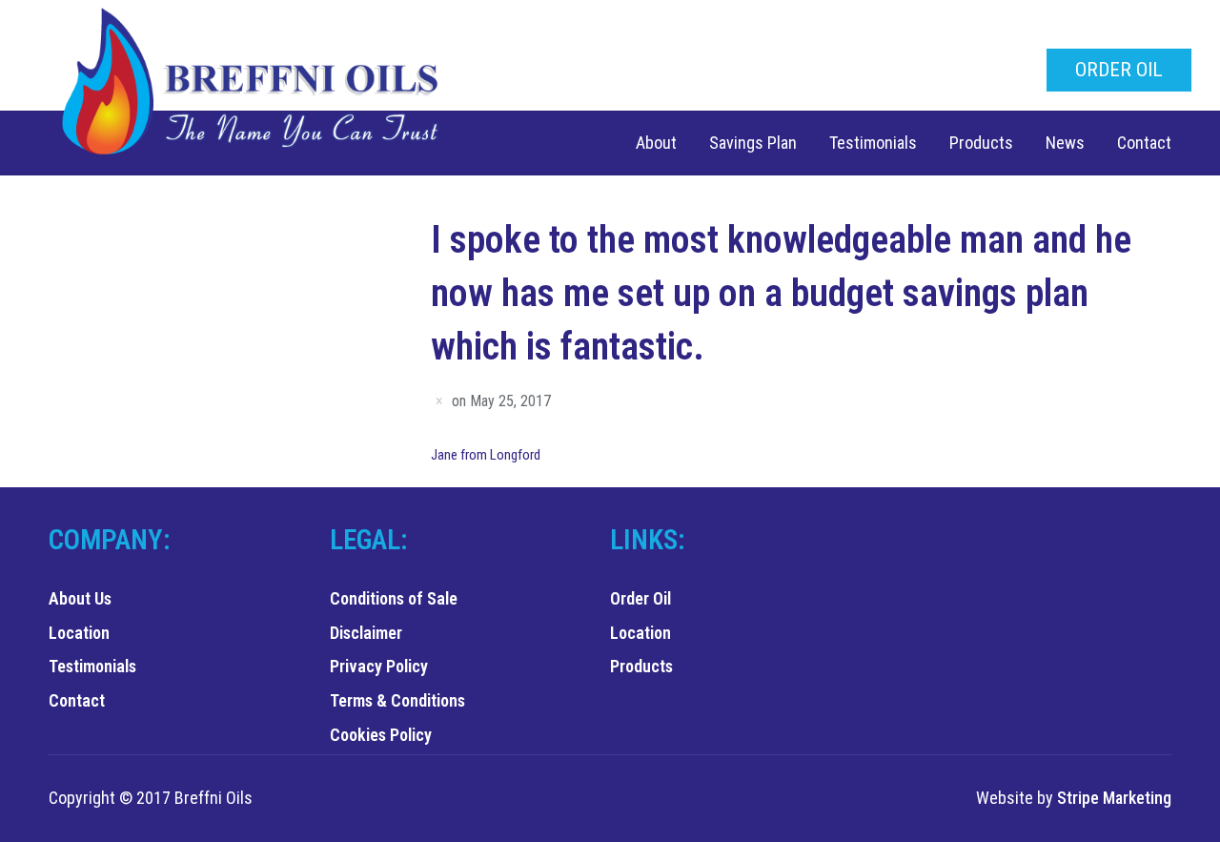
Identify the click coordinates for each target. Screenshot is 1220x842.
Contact (1144, 143)
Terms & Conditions (397, 700)
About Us (80, 598)
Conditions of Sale (394, 598)
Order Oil (1119, 69)
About (656, 143)
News (1065, 143)
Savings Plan (753, 143)
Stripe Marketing (1114, 798)
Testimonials (873, 143)
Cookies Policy (381, 735)
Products (981, 143)
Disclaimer (366, 633)
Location (79, 633)
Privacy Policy (379, 666)
